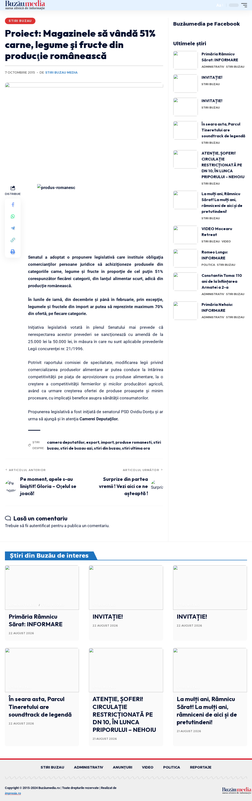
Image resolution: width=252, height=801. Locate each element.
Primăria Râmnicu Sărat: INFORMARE (36, 620)
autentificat (39, 525)
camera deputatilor (65, 442)
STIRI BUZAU (20, 21)
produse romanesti (133, 442)
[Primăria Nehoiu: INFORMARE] (185, 310)
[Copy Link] (13, 240)
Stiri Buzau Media (61, 72)
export (92, 442)
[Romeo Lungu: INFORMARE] (185, 258)
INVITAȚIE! (212, 77)
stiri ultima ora (136, 448)
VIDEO (226, 241)
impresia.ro (13, 793)
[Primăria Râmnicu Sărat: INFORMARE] (185, 60)
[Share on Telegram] (13, 228)
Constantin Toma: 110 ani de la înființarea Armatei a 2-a (222, 281)
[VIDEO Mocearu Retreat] (185, 235)
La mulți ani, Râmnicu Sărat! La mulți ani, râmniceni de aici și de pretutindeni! (207, 710)
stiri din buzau (107, 448)
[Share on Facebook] (13, 204)
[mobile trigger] (243, 5)
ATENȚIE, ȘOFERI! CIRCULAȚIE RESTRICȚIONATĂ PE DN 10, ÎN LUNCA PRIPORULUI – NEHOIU (223, 165)
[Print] (13, 252)
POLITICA (208, 265)
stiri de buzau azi (76, 448)
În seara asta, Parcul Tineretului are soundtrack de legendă (223, 130)
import (107, 442)
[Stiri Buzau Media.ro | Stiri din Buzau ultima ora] (25, 5)
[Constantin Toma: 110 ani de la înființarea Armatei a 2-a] (185, 281)
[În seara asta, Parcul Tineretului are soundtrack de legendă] (185, 130)
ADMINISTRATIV (213, 66)
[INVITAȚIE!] (185, 83)
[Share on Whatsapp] (13, 216)
